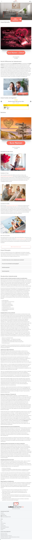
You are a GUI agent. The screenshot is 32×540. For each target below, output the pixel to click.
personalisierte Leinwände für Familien (12, 205)
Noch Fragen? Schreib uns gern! (16, 246)
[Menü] (28, 106)
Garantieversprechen (5, 271)
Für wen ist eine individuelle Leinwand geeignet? (10, 263)
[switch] (8, 108)
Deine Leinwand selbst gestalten (21, 238)
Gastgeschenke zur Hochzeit (4, 534)
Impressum (2, 529)
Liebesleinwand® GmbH (17, 508)
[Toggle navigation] (1, 1)
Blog (1, 520)
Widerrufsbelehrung (3, 528)
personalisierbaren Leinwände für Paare (7, 176)
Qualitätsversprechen (6, 267)
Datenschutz (2, 524)
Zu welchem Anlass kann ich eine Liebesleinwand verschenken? (13, 259)
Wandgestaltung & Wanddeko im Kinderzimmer (6, 535)
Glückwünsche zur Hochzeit (4, 533)
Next (31, 40)
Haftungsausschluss (3, 525)
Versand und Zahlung (3, 523)
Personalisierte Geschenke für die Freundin (6, 538)
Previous (0, 40)
